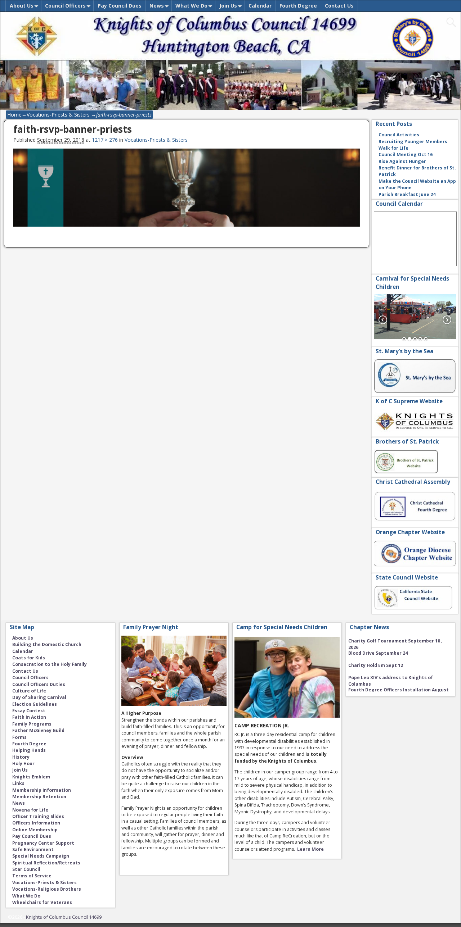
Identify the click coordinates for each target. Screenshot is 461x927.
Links (18, 783)
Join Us (228, 5)
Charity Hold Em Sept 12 (375, 657)
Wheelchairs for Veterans (42, 902)
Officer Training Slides (38, 816)
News (156, 5)
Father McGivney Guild (38, 730)
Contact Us (339, 5)
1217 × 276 (105, 139)
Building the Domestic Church (46, 644)
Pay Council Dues (120, 5)
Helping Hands (29, 750)
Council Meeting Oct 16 (406, 154)
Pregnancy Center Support (43, 843)
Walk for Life (393, 148)
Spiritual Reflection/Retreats (46, 863)
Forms (19, 737)
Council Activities (399, 135)
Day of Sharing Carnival (39, 697)
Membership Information (41, 790)
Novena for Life (30, 810)
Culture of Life (29, 691)
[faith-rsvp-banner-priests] (186, 192)
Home (14, 114)
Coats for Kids (28, 658)
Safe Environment (33, 849)
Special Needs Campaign (40, 856)
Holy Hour (23, 763)
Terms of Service (32, 876)
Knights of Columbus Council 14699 (64, 917)
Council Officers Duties (38, 684)
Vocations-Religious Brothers (46, 889)
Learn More (310, 849)
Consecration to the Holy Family (49, 664)
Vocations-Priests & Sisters (58, 114)
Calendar (260, 5)
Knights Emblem (31, 777)
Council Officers (65, 5)
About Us (21, 5)
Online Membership (35, 830)
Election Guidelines (34, 704)
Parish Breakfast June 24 (407, 194)
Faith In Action (29, 717)
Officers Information (36, 823)
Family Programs (32, 724)
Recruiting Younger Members (413, 141)
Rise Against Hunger (402, 161)
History (21, 757)
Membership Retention (39, 797)
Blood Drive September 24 (378, 645)
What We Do (191, 5)
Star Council (26, 869)
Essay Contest (28, 711)
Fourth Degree (298, 5)
